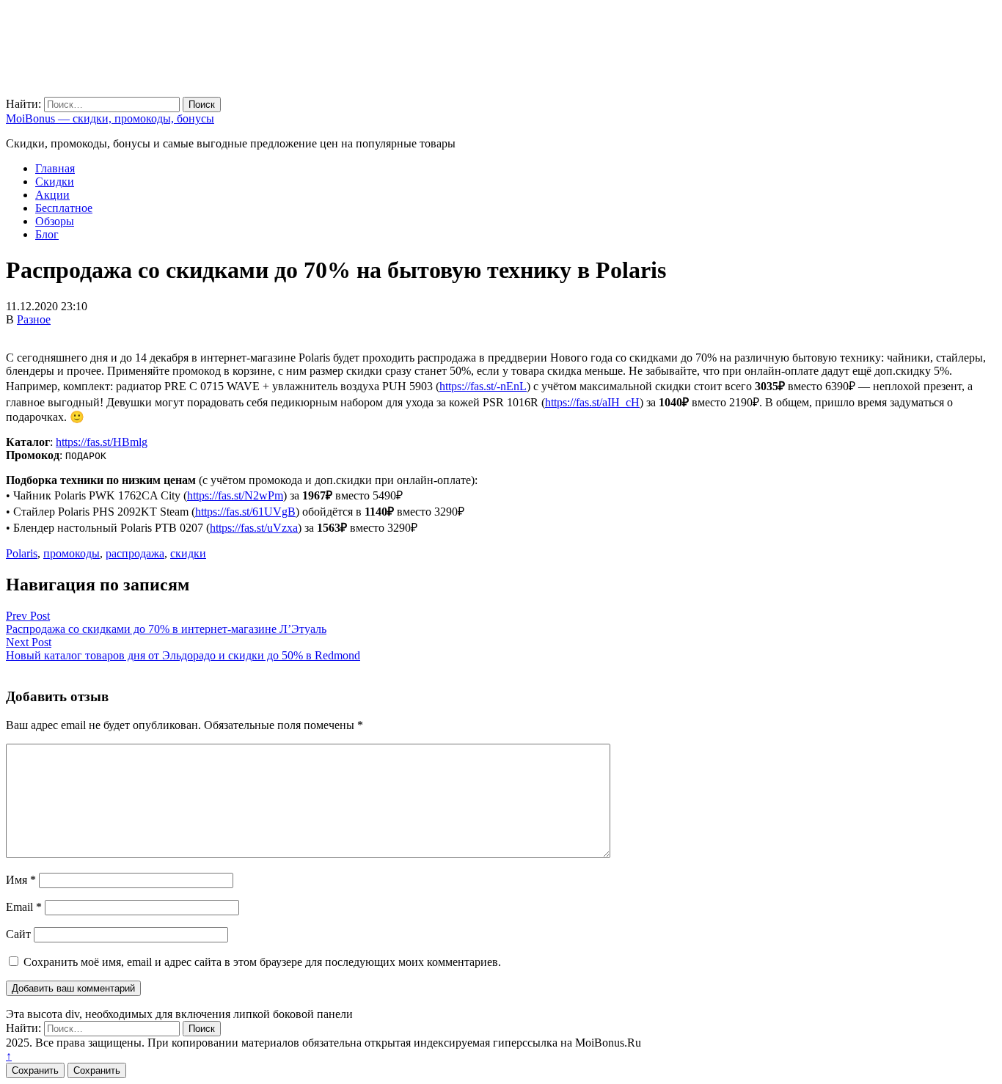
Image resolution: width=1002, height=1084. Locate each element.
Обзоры (54, 221)
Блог (47, 234)
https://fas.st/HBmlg (101, 442)
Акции (52, 194)
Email (24, 907)
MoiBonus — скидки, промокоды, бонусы (110, 118)
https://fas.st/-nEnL (483, 386)
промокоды (71, 553)
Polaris (21, 553)
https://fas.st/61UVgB (245, 511)
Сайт (18, 934)
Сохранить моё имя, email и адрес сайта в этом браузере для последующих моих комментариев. (262, 962)
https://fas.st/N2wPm (235, 495)
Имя (21, 880)
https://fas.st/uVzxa (254, 527)
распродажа (135, 553)
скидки (188, 553)
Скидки (54, 181)
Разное (34, 319)
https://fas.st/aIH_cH (592, 402)
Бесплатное (63, 208)
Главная (55, 168)
